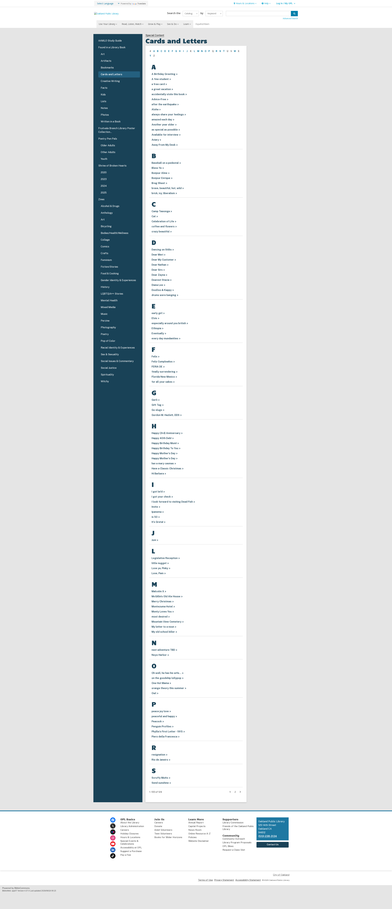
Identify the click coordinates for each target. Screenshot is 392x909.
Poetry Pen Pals (107, 138)
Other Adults (108, 152)
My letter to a (163, 626)
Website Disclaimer (198, 841)
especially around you (169, 323)
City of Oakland (281, 874)
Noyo (159, 654)
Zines (101, 199)
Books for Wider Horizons (168, 837)
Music (104, 313)
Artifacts (106, 60)
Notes (104, 108)
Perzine (105, 320)
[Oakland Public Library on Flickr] (112, 832)
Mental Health (109, 300)
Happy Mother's (163, 453)
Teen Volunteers (163, 833)
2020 (104, 172)
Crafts (104, 253)
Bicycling (106, 226)
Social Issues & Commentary (117, 361)
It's (157, 522)
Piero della (164, 736)
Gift (156, 404)
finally (163, 371)
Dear (157, 254)
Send (160, 782)
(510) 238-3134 (267, 836)
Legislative (165, 558)
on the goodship (166, 678)
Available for (165, 134)
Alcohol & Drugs (110, 206)
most (160, 616)
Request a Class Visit (233, 849)
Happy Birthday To (165, 448)
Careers (124, 830)
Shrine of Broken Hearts (112, 165)
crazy (161, 231)
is (155, 516)
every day (165, 338)
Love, (158, 573)
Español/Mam (202, 24)
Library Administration (132, 826)
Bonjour (159, 173)
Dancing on (162, 249)
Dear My (163, 259)
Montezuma (162, 606)
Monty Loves (162, 611)
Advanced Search (290, 18)
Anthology (107, 212)
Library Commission (232, 822)
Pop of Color (108, 340)
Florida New (163, 376)
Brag (158, 183)
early (157, 313)
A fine (160, 79)
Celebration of (163, 221)
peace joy (160, 711)
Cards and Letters (111, 74)
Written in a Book (111, 121)
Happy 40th (162, 438)
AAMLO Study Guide (110, 40)
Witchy (105, 381)
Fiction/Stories (109, 266)
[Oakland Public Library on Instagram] (112, 838)
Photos (105, 114)
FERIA (157, 366)
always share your (168, 114)
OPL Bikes (228, 846)
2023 (104, 179)
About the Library (129, 822)
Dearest (160, 279)
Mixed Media (108, 307)
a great (161, 89)
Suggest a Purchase (131, 851)
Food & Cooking (110, 273)
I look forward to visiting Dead (172, 501)
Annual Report (196, 822)
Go (157, 410)
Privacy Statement (224, 880)
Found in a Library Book (111, 47)
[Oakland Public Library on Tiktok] (112, 855)
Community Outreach (233, 838)
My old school (163, 631)
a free (158, 84)
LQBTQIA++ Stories (112, 293)
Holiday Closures (129, 833)
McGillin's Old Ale (166, 596)
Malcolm (158, 591)
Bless (157, 168)
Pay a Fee (125, 855)
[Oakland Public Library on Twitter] (112, 826)
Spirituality (107, 374)
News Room (195, 830)
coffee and (163, 226)
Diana (157, 285)
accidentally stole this (168, 94)
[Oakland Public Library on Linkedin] (112, 849)
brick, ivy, (163, 193)
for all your (162, 381)
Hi (158, 473)
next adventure (163, 649)
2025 (104, 192)
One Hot (160, 683)
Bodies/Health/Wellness (114, 233)
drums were (164, 295)
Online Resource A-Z (199, 833)
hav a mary (163, 463)
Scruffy (160, 777)
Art (103, 54)
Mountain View (166, 621)
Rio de (160, 759)
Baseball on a (165, 162)
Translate (141, 3)
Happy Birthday (164, 443)
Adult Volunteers (163, 830)
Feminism (106, 260)
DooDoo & (162, 290)
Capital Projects (196, 826)
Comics (105, 246)
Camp (161, 211)
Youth (104, 158)
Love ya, (160, 568)
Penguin (161, 726)
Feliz (162, 361)
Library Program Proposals (236, 842)
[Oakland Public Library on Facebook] (112, 820)
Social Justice (109, 367)
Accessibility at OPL (131, 847)
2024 (104, 185)
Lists (103, 101)
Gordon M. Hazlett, (165, 415)
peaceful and (163, 716)
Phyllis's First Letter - (167, 731)
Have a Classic (166, 468)
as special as (165, 129)
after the (164, 104)
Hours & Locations (130, 837)
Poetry (105, 334)
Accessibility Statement (248, 880)
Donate (158, 826)
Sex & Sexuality (110, 354)
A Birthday (163, 74)
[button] (244, 3)
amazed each (162, 119)
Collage (105, 239)
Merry (162, 601)
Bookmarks (107, 67)
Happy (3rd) (166, 433)
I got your (161, 496)
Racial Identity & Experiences (118, 347)
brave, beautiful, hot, (167, 188)
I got (157, 491)
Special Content (154, 35)
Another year (163, 124)
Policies (192, 837)
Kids (103, 94)
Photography (108, 327)
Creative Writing (110, 81)
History (105, 287)
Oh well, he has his (166, 673)
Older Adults (108, 145)
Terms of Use (205, 880)
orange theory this (168, 688)
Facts (104, 87)
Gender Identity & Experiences (118, 280)
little (159, 563)
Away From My (163, 144)
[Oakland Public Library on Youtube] (112, 844)
